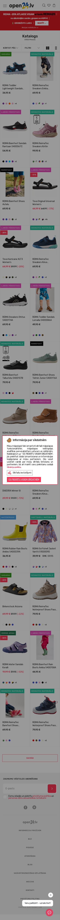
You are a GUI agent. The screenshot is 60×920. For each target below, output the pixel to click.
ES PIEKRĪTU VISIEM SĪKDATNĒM (24, 479)
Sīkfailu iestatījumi (22, 472)
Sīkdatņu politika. (14, 467)
